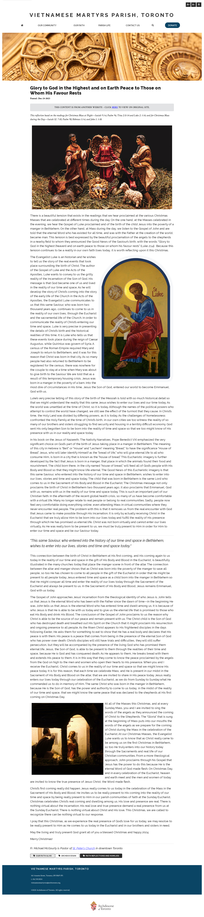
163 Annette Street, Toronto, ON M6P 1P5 (47, 875)
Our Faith (79, 25)
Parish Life (104, 25)
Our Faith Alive (43, 856)
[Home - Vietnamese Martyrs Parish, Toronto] (22, 25)
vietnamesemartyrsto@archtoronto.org (45, 883)
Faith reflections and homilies (102, 856)
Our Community (47, 25)
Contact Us (133, 25)
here (115, 107)
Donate (172, 25)
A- (193, 4)
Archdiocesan (68, 856)
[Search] (153, 25)
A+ (188, 4)
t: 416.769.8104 (36, 879)
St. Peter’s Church (84, 848)
